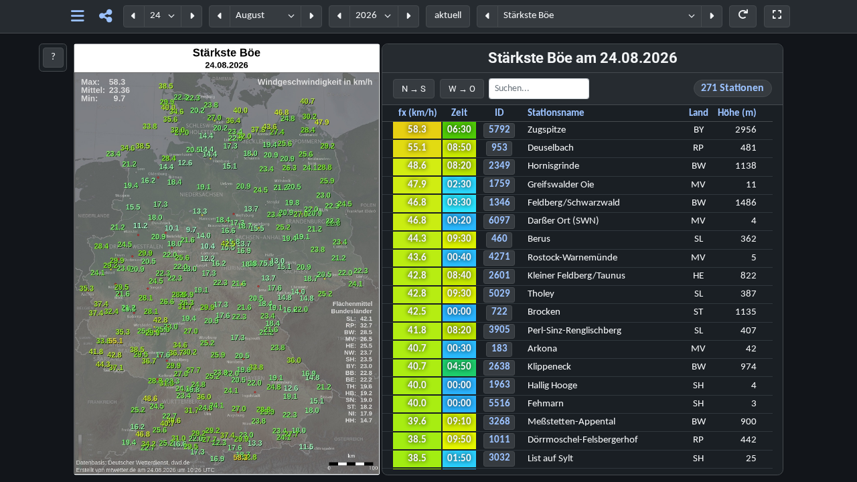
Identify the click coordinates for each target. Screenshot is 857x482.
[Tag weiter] (191, 16)
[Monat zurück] (219, 16)
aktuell (448, 16)
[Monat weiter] (311, 16)
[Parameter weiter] (711, 16)
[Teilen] (105, 16)
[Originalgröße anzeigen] (777, 16)
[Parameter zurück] (487, 16)
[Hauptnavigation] (77, 16)
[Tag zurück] (134, 16)
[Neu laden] (743, 16)
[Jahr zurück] (339, 16)
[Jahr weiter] (408, 16)
